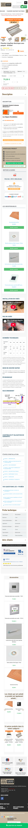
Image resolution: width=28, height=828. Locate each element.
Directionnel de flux (14, 684)
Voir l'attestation (9, 553)
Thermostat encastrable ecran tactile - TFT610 (14, 618)
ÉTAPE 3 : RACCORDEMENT (10, 465)
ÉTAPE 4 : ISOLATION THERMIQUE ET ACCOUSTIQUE (12, 468)
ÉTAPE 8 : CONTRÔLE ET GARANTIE (12, 479)
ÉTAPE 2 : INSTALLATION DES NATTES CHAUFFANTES (12, 462)
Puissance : (4, 75)
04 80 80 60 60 (11, 788)
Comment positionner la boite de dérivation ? (11, 491)
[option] (9, 711)
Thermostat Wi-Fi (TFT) (19, 710)
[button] (13, 140)
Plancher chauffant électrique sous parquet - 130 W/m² (9, 741)
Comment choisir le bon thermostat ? (12, 504)
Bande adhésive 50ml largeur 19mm (14, 662)
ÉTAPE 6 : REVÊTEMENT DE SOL (11, 474)
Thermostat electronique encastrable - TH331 (14, 596)
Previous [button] (5, 710)
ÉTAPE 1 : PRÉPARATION (9, 458)
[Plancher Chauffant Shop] (6, 4)
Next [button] (23, 710)
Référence (3, 49)
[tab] (14, 94)
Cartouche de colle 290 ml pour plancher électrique (14, 641)
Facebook (2, 798)
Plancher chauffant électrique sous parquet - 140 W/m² (19, 741)
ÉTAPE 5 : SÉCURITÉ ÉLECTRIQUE (11, 471)
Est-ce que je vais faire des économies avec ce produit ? (12, 502)
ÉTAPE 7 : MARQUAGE (9, 476)
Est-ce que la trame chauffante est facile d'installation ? (13, 498)
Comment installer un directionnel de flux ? (13, 494)
